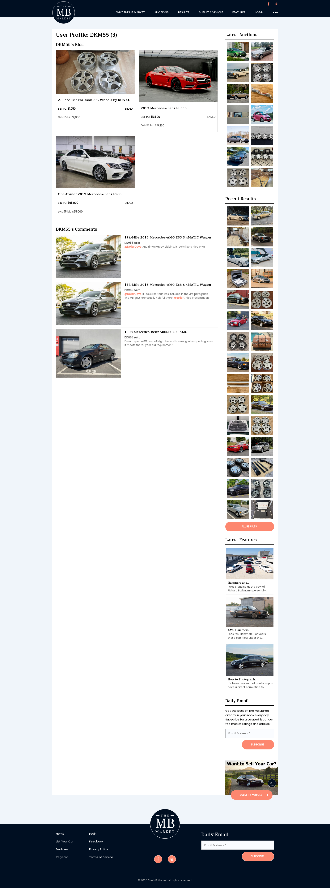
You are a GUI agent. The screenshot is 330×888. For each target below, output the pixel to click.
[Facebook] (268, 4)
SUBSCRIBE (257, 744)
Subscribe (257, 856)
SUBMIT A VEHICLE (251, 795)
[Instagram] (276, 4)
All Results (249, 526)
